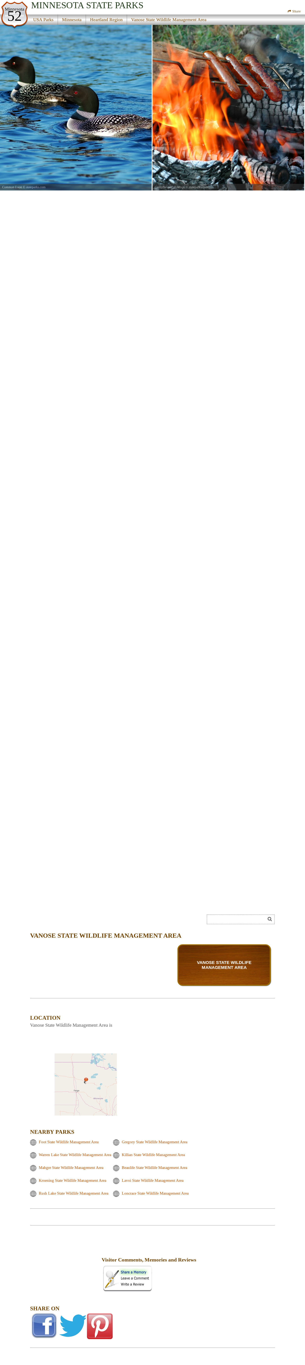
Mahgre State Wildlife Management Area (71, 1167)
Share (296, 11)
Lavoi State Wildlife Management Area (152, 1180)
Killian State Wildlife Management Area (153, 1155)
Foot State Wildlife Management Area (69, 1142)
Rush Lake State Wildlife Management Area (73, 1193)
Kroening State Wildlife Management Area (72, 1180)
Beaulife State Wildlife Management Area (154, 1167)
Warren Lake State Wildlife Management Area (75, 1155)
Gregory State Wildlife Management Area (154, 1142)
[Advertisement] (65, 1263)
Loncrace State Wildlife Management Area (155, 1193)
